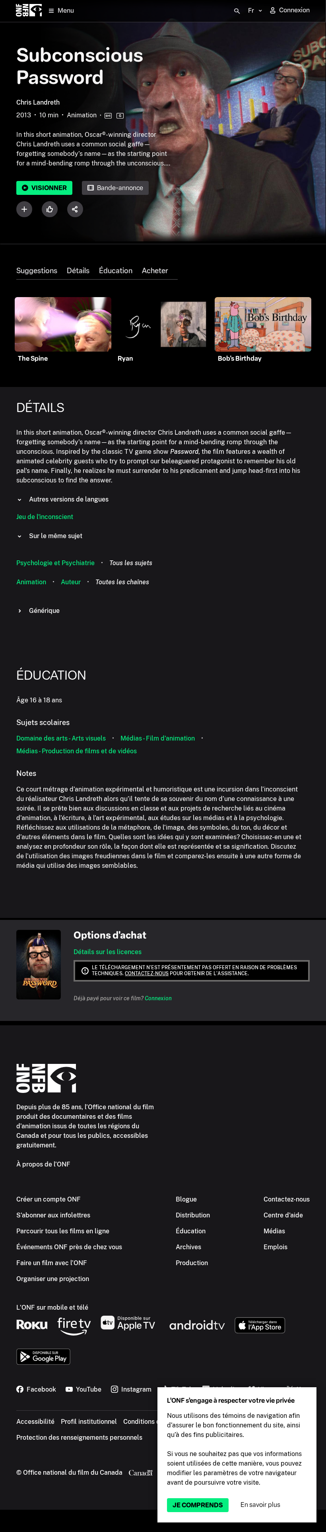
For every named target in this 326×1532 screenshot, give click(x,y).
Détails (78, 270)
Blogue (186, 1199)
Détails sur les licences (108, 952)
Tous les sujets (130, 563)
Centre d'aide (283, 1215)
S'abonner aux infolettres (53, 1215)
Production (192, 1263)
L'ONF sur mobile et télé (52, 1307)
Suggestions (36, 270)
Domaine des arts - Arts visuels (61, 738)
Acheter (155, 270)
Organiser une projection (52, 1279)
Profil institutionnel (89, 1421)
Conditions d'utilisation (157, 1421)
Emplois (275, 1247)
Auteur (71, 582)
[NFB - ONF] (29, 11)
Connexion (158, 998)
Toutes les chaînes (122, 582)
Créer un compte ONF (48, 1199)
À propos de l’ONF (43, 1164)
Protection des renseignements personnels (79, 1437)
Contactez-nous (147, 973)
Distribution (193, 1215)
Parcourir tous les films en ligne (62, 1231)
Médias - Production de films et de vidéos (76, 751)
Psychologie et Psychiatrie (55, 563)
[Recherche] (237, 11)
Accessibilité (35, 1421)
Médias (274, 1231)
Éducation (115, 270)
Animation (31, 582)
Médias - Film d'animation (157, 738)
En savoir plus (260, 1505)
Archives (188, 1247)
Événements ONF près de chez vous (69, 1247)
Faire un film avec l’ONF (51, 1263)
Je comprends (198, 1505)
